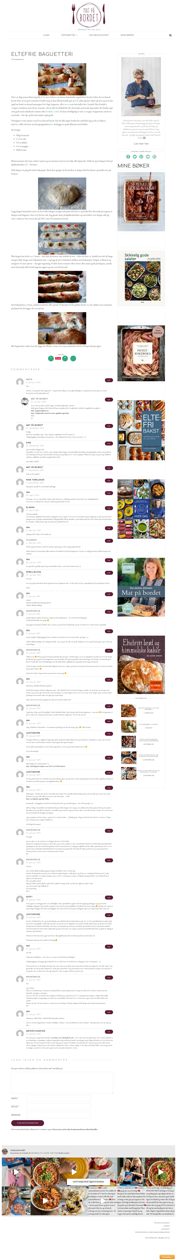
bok (77, 100)
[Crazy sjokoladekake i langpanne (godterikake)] (128, 742)
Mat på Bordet (34, 425)
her (16, 124)
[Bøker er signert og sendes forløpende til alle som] (131, 1172)
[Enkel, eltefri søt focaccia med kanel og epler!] (128, 773)
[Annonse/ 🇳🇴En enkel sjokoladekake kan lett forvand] (102, 1200)
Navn (14, 1098)
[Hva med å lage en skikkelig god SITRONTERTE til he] (160, 1200)
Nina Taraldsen (35, 480)
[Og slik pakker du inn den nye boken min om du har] (16, 1172)
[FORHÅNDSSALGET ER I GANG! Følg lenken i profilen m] (16, 1200)
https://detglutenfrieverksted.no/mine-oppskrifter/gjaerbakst (50, 413)
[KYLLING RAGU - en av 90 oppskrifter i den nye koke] (45, 1200)
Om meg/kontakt (99, 35)
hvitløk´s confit (52, 111)
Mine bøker (127, 35)
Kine (28, 443)
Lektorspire (33, 733)
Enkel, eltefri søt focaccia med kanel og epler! (149, 771)
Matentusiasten (35, 1031)
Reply (109, 380)
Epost (15, 1107)
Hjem (46, 35)
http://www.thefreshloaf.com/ (64, 1038)
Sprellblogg (33, 572)
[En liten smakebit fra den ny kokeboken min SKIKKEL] (160, 1172)
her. (51, 124)
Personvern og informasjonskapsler (152, 1232)
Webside (15, 1115)
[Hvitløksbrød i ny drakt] (128, 726)
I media (166, 1226)
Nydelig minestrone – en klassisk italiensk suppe (148, 755)
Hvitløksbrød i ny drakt (148, 724)
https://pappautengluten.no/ (40, 411)
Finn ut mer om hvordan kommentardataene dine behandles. (75, 1129)
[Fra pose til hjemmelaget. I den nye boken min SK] (45, 1172)
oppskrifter (68, 35)
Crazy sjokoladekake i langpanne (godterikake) (148, 740)
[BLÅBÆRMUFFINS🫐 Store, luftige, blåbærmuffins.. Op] (74, 1200)
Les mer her (141, 143)
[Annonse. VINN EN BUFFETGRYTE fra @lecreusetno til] (74, 1172)
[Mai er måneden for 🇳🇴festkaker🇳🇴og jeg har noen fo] (131, 1200)
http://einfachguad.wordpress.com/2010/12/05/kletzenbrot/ (46, 766)
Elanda (30, 507)
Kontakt (165, 1229)
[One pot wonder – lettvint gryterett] (128, 710)
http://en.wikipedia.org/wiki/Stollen (37, 799)
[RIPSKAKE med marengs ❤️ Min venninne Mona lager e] (102, 1172)
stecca (67, 104)
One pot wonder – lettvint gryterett (148, 708)
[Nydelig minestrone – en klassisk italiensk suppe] (128, 757)
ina (28, 492)
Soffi (29, 897)
